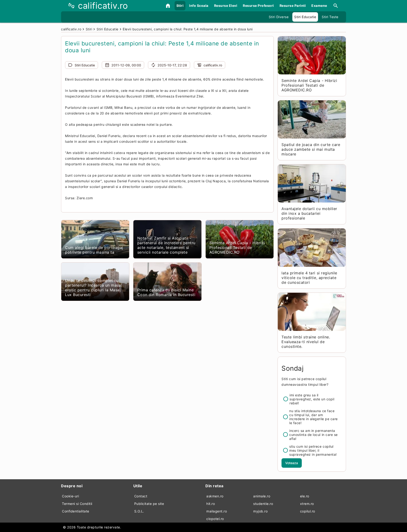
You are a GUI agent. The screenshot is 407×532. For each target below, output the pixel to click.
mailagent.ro (216, 511)
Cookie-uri (70, 496)
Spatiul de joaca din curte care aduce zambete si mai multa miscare (310, 149)
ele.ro (304, 496)
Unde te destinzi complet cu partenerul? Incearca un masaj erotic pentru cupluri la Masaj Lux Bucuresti (93, 287)
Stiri (180, 6)
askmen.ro (215, 496)
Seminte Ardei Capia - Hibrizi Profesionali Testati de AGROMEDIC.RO (237, 247)
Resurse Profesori (258, 6)
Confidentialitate (75, 511)
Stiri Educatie (305, 17)
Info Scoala (198, 6)
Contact (140, 496)
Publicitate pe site (149, 504)
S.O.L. (139, 511)
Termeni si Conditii (77, 504)
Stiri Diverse (279, 17)
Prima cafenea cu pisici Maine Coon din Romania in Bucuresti (166, 292)
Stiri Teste (330, 17)
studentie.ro (263, 504)
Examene (319, 6)
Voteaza (291, 463)
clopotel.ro (215, 519)
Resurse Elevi (225, 6)
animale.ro (261, 496)
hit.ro (210, 504)
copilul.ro (307, 511)
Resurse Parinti (293, 6)
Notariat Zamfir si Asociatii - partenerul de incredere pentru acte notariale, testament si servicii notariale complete (166, 245)
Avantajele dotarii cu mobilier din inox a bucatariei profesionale (309, 213)
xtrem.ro (307, 504)
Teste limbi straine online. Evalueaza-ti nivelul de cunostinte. (305, 342)
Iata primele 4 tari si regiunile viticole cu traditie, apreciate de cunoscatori (309, 278)
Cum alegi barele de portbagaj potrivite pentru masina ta (94, 250)
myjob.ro (260, 511)
